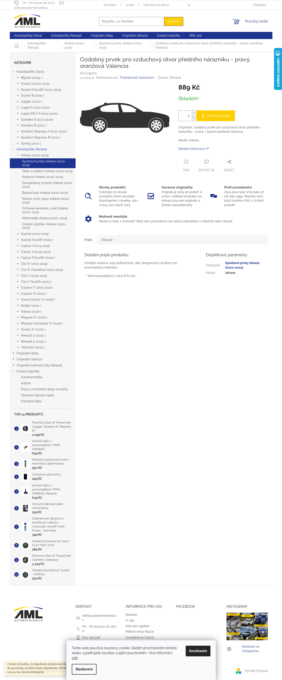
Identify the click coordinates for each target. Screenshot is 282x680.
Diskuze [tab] (107, 240)
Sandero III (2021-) (34, 125)
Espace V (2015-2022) (36, 287)
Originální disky (27, 353)
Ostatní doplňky (28, 371)
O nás (130, 5)
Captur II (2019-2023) (36, 252)
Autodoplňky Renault (31, 149)
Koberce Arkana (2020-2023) (42, 177)
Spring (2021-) (31, 143)
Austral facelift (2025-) (37, 240)
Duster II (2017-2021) (35, 83)
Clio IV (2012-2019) (34, 263)
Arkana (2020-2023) (35, 155)
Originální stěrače (29, 359)
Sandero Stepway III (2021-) (40, 137)
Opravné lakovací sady (37, 395)
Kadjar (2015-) (31, 305)
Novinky (110, 5)
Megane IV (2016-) (34, 317)
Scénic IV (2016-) (33, 329)
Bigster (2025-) (31, 77)
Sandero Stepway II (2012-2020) (44, 131)
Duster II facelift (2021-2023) (41, 89)
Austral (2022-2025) (35, 234)
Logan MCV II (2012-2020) (39, 113)
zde (75, 658)
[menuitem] (28, 35)
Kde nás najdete (156, 5)
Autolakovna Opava (140, 637)
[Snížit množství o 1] (194, 118)
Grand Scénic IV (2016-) (38, 299)
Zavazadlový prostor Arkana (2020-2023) (47, 184)
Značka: (169, 77)
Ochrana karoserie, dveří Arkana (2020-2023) (45, 210)
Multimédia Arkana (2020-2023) (44, 218)
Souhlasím (198, 651)
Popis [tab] (88, 240)
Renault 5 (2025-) (33, 341)
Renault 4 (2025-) (33, 335)
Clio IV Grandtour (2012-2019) (42, 269)
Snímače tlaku (31, 401)
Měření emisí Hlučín (140, 631)
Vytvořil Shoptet (256, 670)
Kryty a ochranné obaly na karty (44, 389)
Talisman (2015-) (33, 347)
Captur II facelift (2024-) (38, 257)
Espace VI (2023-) (33, 293)
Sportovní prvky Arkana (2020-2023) (44, 163)
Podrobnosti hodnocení (137, 77)
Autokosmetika (31, 377)
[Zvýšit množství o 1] (194, 113)
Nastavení (84, 669)
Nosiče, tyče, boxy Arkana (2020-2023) (46, 200)
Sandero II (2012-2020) (37, 119)
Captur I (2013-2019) (35, 246)
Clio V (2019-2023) (34, 275)
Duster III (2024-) (32, 95)
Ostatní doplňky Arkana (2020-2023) (44, 226)
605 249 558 (91, 637)
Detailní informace (191, 149)
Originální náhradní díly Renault (39, 365)
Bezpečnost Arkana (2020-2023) (45, 192)
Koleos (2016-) (31, 311)
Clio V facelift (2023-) (36, 281)
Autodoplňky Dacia (30, 71)
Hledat (174, 21)
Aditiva (26, 383)
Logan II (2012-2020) (35, 107)
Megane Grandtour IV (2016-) (42, 323)
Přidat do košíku (218, 116)
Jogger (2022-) (31, 101)
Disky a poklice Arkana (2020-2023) (47, 171)
